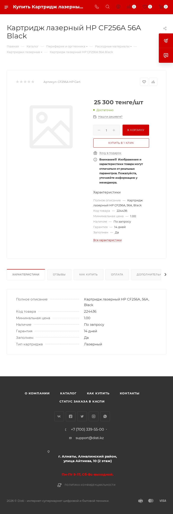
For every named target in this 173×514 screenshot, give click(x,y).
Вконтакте (59, 416)
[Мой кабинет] (118, 7)
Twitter (82, 416)
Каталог (68, 393)
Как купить (88, 274)
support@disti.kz (90, 438)
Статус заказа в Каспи (82, 401)
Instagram (93, 416)
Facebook (70, 416)
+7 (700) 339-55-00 (87, 429)
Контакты (129, 393)
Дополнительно (150, 274)
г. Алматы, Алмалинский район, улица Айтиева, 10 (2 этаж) (87, 458)
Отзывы (59, 274)
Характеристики (25, 274)
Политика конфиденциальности (90, 485)
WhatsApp (105, 416)
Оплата (117, 274)
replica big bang (20, 66)
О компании (37, 393)
